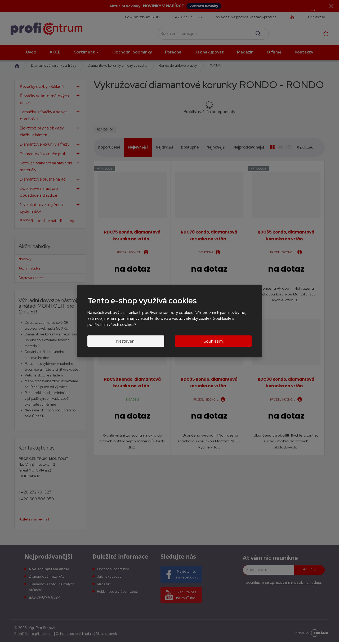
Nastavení (125, 341)
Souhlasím (213, 341)
